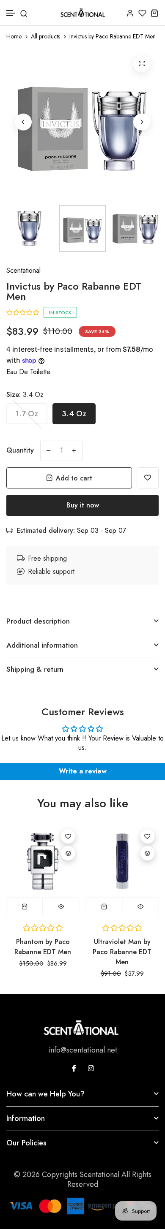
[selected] (25, 906)
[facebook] (74, 1068)
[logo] (82, 12)
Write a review (83, 771)
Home (14, 36)
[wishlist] (142, 13)
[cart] (155, 13)
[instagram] (90, 1068)
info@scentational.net (82, 1050)
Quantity (20, 450)
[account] (130, 13)
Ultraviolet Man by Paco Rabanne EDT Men (122, 952)
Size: (25, 394)
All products (45, 36)
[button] (11, 13)
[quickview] (61, 906)
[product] (141, 63)
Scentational (23, 270)
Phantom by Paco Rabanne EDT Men (42, 947)
